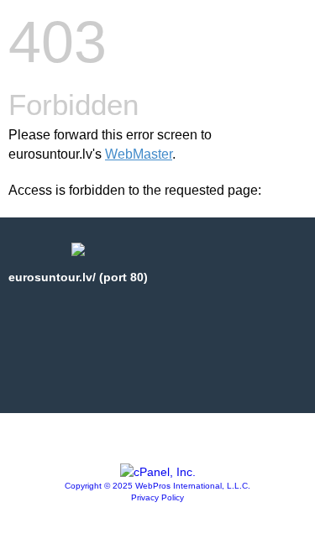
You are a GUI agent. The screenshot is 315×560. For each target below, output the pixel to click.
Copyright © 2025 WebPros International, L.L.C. (157, 485)
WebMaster (138, 154)
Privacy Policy (157, 497)
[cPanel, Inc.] (158, 472)
